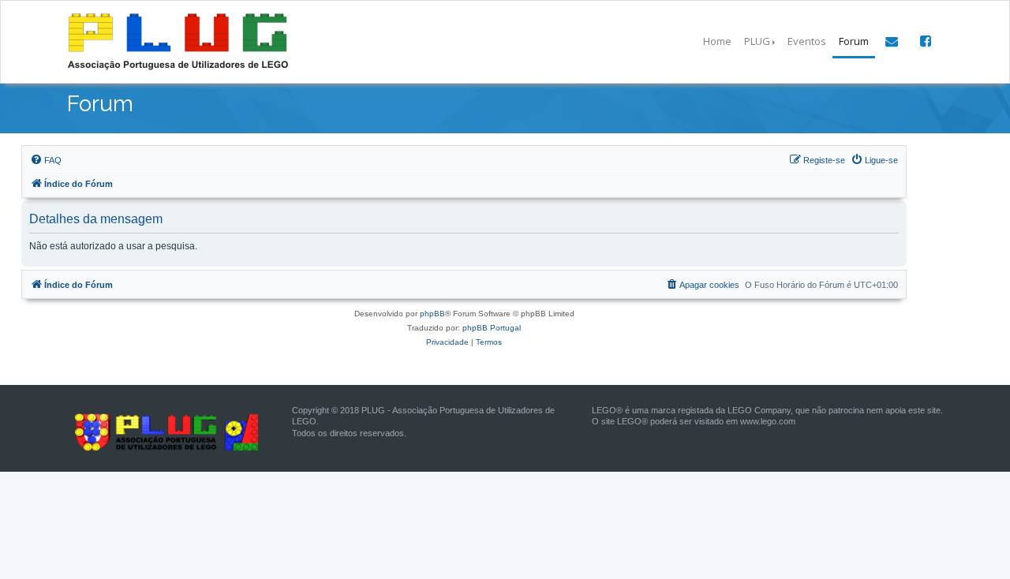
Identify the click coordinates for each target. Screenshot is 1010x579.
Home (717, 41)
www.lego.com (767, 421)
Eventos (806, 41)
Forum (854, 41)
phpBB (432, 313)
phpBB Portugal (491, 327)
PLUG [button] (757, 41)
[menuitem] (46, 160)
